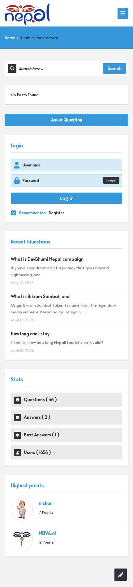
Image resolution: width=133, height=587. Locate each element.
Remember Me (32, 212)
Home (10, 37)
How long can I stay (30, 333)
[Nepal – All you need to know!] (27, 13)
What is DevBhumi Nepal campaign (47, 259)
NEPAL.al (47, 533)
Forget (111, 180)
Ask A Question (66, 120)
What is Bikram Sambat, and (40, 296)
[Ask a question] (120, 575)
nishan (46, 503)
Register (56, 212)
